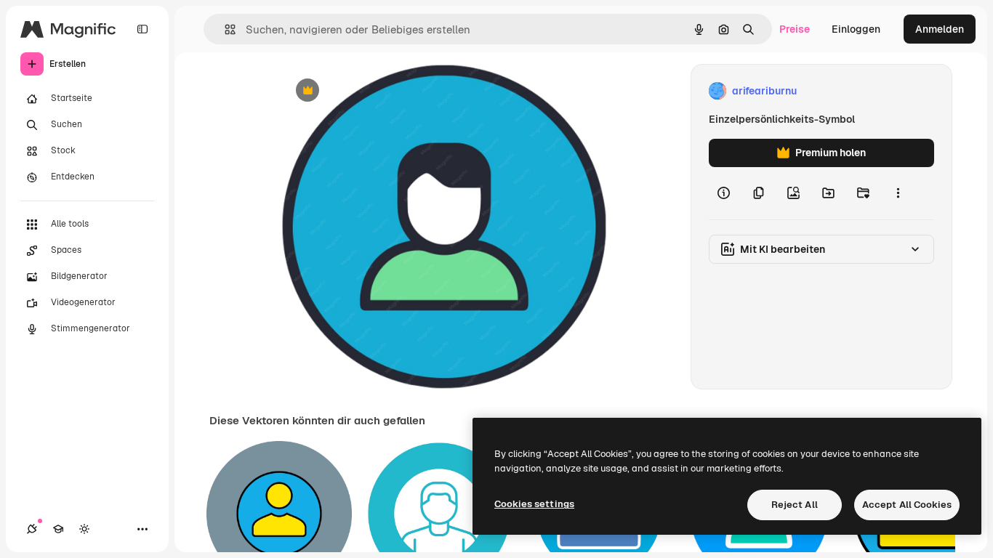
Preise (794, 29)
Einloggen (856, 29)
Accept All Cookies (907, 504)
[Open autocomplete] (224, 29)
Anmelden (939, 29)
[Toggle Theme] (84, 529)
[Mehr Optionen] (897, 193)
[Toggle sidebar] (142, 29)
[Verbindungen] (32, 529)
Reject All (794, 504)
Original (374, 91)
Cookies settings (534, 504)
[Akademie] (58, 529)
